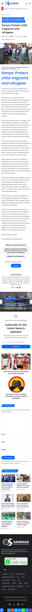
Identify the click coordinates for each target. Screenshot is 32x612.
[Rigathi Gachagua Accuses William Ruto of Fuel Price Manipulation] (8, 478)
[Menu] (2, 4)
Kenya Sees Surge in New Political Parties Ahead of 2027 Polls (8, 505)
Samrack (8, 600)
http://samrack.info (20, 574)
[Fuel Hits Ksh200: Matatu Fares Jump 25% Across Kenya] (24, 478)
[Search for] (30, 4)
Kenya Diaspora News (9, 21)
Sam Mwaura (6, 36)
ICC (18, 577)
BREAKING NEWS (13, 18)
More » (20, 284)
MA (19, 580)
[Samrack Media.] (11, 3)
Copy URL (16, 265)
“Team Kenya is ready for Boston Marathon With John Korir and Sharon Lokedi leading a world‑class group (15, 306)
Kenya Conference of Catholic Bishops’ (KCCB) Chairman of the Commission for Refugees (15, 250)
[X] (15, 287)
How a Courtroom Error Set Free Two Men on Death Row (23, 505)
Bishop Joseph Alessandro (16, 245)
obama (26, 583)
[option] (16, 302)
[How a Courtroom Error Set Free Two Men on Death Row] (24, 498)
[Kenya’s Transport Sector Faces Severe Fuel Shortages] (24, 516)
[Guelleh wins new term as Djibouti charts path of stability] (8, 516)
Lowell (14, 580)
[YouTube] (20, 287)
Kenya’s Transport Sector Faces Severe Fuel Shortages (23, 523)
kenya (22, 577)
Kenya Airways (6, 580)
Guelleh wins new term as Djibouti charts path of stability (7, 523)
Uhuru (3, 589)
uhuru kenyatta (11, 589)
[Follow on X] (10, 36)
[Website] (12, 287)
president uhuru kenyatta (8, 586)
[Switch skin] (27, 4)
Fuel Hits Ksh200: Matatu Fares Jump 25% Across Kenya (23, 485)
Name (3, 434)
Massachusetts (6, 583)
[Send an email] (11, 36)
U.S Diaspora (20, 21)
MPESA (14, 583)
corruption (4, 574)
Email (3, 442)
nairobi (20, 583)
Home (5, 14)
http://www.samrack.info (8, 577)
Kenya (21, 18)
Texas (27, 586)
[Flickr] (17, 287)
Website (3, 449)
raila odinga (20, 586)
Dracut (11, 574)
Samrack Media (22, 600)
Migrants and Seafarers (16, 256)
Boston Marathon (10, 298)
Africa (9, 14)
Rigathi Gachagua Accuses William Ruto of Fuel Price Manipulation (7, 486)
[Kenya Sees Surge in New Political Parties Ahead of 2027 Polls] (8, 498)
